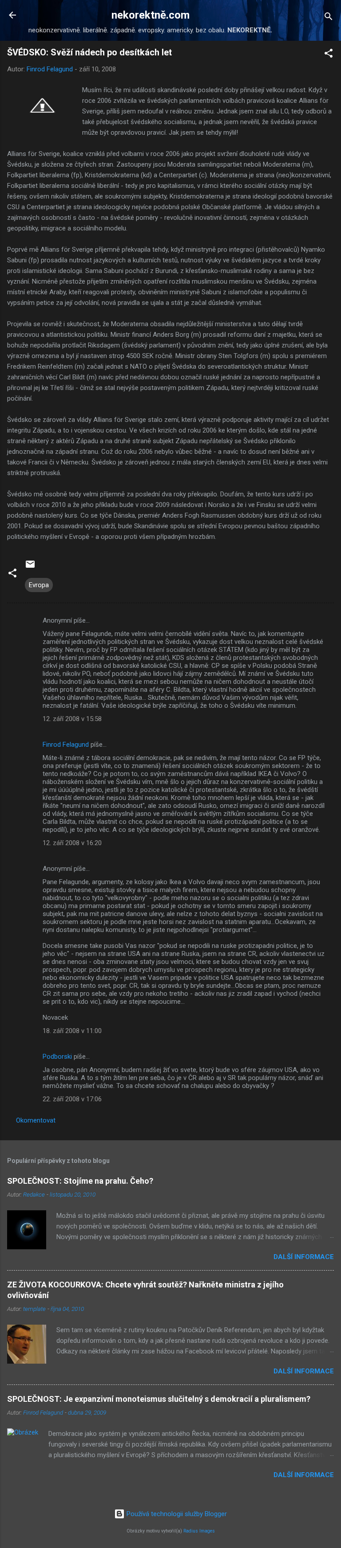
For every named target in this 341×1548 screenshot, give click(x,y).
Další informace (304, 1257)
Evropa (39, 585)
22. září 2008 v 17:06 (72, 1099)
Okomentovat (36, 1120)
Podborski (57, 1057)
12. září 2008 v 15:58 (72, 719)
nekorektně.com (150, 15)
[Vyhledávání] (328, 17)
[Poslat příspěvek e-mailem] (30, 567)
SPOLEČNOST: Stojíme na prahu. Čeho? (80, 1180)
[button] (328, 55)
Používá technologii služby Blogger (176, 1514)
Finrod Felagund (66, 745)
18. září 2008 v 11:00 (72, 1031)
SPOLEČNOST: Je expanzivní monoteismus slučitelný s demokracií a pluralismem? (158, 1399)
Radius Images (199, 1531)
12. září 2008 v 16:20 (72, 843)
